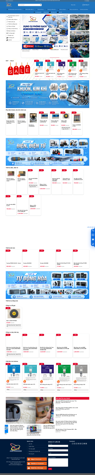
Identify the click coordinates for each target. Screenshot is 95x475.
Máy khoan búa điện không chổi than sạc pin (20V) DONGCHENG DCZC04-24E (30, 348)
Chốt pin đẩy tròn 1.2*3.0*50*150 (54, 121)
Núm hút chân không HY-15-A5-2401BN (63, 264)
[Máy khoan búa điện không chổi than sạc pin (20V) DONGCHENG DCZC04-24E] (30, 340)
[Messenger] (93, 239)
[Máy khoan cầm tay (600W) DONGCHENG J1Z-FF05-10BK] (81, 340)
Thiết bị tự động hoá (51, 9)
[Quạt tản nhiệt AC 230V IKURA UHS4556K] (56, 173)
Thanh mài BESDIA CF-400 (77, 125)
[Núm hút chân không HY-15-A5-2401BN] (64, 256)
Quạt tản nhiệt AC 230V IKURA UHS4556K (56, 179)
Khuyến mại (46, 12)
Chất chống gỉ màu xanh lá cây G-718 (72, 74)
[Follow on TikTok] (76, 444)
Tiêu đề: (49, 453)
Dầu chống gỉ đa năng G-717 (60, 74)
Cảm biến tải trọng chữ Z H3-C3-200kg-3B (23, 211)
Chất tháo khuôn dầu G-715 (50, 74)
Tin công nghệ (38, 12)
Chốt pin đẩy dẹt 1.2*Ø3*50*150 (43, 121)
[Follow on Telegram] (86, 444)
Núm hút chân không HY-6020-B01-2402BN (80, 264)
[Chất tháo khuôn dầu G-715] (50, 66)
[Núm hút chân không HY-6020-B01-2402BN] (81, 256)
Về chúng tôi (31, 453)
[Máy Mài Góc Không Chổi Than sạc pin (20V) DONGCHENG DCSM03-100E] (47, 340)
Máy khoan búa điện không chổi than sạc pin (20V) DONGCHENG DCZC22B (13, 348)
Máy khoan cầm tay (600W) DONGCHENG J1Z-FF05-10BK (80, 348)
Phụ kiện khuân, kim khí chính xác (14, 9)
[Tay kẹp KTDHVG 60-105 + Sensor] (14, 256)
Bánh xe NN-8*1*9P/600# (64, 121)
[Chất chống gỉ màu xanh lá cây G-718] (72, 66)
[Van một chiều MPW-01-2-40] (11, 199)
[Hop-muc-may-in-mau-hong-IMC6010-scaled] (22, 116)
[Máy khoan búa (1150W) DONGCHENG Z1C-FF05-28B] (64, 340)
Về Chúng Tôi (53, 12)
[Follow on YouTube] (84, 444)
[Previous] (7, 407)
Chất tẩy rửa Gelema (84, 9)
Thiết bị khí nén (41, 9)
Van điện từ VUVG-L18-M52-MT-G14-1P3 (78, 179)
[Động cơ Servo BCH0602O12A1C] (45, 176)
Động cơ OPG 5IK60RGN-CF (33, 206)
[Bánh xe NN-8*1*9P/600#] (65, 116)
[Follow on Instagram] (86, 0)
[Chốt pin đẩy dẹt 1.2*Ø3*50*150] (44, 116)
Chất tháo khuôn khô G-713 (39, 74)
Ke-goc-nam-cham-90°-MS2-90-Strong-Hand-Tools (10, 122)
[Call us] (82, 444)
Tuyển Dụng (31, 446)
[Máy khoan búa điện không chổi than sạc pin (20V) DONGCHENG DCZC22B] (14, 340)
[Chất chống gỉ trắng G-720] (84, 66)
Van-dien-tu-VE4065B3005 (31, 125)
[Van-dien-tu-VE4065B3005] (33, 118)
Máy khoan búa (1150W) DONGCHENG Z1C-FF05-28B (63, 348)
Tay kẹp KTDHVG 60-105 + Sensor (13, 263)
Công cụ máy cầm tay (74, 9)
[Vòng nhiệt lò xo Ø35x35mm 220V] (67, 173)
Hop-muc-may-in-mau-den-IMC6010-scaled (22, 179)
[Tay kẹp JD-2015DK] (47, 256)
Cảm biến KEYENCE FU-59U (33, 179)
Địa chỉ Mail (50, 448)
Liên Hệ (60, 12)
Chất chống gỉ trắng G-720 (83, 74)
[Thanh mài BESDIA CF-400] (77, 118)
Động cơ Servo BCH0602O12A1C (43, 185)
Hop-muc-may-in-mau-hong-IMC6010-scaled (22, 122)
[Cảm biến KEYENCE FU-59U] (33, 173)
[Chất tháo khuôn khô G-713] (39, 66)
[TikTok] (93, 244)
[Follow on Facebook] (73, 444)
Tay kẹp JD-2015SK (27, 263)
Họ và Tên (50, 444)
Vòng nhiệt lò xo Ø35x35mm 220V (66, 179)
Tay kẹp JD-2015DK (44, 263)
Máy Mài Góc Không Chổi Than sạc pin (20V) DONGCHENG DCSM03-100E (47, 348)
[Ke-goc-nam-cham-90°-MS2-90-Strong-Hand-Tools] (11, 116)
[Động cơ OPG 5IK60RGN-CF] (35, 200)
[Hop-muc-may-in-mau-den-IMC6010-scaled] (22, 173)
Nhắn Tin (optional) (51, 457)
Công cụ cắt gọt (62, 9)
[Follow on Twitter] (87, 0)
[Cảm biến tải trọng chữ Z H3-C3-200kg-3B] (23, 202)
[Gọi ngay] (93, 230)
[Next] (52, 407)
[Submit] (41, 5)
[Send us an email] (88, 0)
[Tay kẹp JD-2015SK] (30, 256)
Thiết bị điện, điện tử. (29, 9)
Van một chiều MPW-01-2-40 (10, 205)
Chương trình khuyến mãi (34, 451)
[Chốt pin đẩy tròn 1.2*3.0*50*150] (55, 116)
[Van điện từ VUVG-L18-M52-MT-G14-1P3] (78, 173)
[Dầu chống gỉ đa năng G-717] (61, 66)
